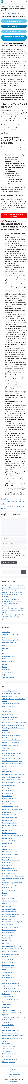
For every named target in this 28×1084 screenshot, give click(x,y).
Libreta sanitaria (7, 857)
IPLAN (4, 846)
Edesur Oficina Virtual (9, 798)
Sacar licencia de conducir (10, 954)
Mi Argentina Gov (7, 887)
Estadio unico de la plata (10, 806)
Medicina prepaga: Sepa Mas (11, 870)
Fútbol (4, 659)
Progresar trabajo (7, 935)
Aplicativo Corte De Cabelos (12, 499)
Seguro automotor (8, 959)
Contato (4, 769)
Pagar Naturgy (6, 906)
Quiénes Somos (7, 940)
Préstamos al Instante (9, 930)
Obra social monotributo (9, 901)
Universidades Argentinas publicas (13, 1038)
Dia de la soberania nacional (11, 780)
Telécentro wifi (7, 1004)
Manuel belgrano (7, 865)
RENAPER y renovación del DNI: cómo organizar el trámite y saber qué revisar (12, 594)
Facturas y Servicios (8, 656)
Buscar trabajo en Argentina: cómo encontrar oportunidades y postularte (13, 617)
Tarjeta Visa (6, 994)
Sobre (4, 969)
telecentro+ (5, 1007)
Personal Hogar (7, 919)
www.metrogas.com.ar (9, 691)
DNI (3, 645)
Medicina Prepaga (8, 868)
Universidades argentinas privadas (13, 1035)
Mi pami (4, 895)
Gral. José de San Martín (10, 817)
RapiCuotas (5, 943)
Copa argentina (7, 771)
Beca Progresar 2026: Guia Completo (14, 722)
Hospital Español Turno (9, 823)
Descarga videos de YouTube (11, 777)
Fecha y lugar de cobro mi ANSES (12, 809)
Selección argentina (8, 962)
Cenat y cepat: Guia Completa (11, 740)
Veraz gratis (6, 1044)
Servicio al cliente (7, 672)
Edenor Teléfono (7, 793)
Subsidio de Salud (8, 978)
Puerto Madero (7, 938)
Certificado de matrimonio (10, 742)
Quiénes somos (14, 1072)
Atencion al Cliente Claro (10, 717)
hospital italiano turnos (9, 833)
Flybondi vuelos (7, 812)
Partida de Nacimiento (9, 912)
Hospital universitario (8, 841)
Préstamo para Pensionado (10, 927)
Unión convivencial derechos (11, 1030)
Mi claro (4, 893)
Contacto (14, 1069)
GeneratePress (14, 1081)
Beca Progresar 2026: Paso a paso (13, 725)
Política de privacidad (14, 1074)
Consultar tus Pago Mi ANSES (11, 763)
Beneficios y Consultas (9, 642)
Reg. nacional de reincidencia (11, 946)
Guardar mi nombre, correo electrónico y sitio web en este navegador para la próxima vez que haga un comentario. (14, 554)
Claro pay (5, 751)
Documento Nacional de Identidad (13, 782)
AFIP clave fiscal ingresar (10, 696)
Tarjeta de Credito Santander (11, 991)
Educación (5, 648)
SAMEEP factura (7, 957)
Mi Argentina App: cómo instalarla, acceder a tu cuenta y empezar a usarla (13, 610)
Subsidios (5, 980)
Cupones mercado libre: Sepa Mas (13, 774)
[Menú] (27, 1)
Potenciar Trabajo (7, 924)
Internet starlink (7, 843)
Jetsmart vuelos (7, 849)
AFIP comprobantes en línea (11, 703)
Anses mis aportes (8, 709)
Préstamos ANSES (8, 932)
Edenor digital (6, 788)
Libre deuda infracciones (10, 854)
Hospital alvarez (7, 820)
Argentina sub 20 (7, 714)
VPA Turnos (6, 1051)
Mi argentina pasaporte (9, 890)
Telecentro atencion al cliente (11, 999)
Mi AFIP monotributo (8, 873)
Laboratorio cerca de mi (9, 852)
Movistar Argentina (8, 898)
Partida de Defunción (9, 909)
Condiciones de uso (14, 1076)
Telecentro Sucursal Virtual (10, 1002)
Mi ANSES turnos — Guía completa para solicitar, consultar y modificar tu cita (13, 878)
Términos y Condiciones (9, 1010)
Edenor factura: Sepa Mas (10, 790)
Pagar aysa (5, 903)
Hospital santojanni (8, 838)
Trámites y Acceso (8, 677)
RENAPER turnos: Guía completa (12, 949)
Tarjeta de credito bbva (9, 988)
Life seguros (6, 862)
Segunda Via (6, 669)
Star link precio (7, 972)
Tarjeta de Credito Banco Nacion (12, 986)
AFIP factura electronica (9, 706)
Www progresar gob (8, 1062)
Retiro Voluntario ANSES (10, 951)
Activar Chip (6, 632)
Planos (4, 667)
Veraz (4, 1041)
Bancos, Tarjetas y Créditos (11, 640)
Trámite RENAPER (8, 1022)
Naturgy (4, 664)
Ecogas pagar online (8, 785)
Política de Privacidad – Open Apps (13, 922)
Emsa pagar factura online (10, 804)
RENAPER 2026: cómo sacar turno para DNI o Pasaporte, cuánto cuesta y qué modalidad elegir (13, 588)
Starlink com (6, 975)
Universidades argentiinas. (10, 1033)
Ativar (4, 637)
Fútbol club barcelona (9, 815)
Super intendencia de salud (11, 983)
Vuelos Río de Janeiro (9, 1054)
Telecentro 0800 (7, 996)
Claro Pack (5, 748)
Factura (4, 653)
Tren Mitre (5, 1027)
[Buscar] (23, 572)
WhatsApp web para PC (9, 1059)
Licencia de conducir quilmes (11, 860)
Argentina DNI (6, 711)
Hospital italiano (7, 830)
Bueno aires (6, 732)
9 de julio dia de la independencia (13, 693)
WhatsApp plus (7, 1056)
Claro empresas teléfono (10, 745)
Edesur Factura (7, 796)
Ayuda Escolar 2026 (8, 720)
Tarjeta (4, 675)
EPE (3, 651)
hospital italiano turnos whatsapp (12, 835)
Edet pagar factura (8, 801)
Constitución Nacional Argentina (12, 761)
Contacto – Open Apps (9, 766)
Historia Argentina (8, 661)
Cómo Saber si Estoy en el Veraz (12, 758)
